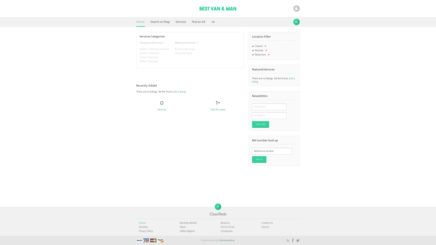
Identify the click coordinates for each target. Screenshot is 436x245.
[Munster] (265, 50)
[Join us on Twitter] (297, 240)
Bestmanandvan (227, 240)
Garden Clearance (149, 53)
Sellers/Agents (187, 231)
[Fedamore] (267, 54)
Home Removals (184, 53)
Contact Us (267, 223)
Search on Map (160, 21)
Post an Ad (198, 21)
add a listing (179, 91)
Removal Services (185, 42)
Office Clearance (149, 61)
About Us (225, 223)
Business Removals (185, 49)
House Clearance (149, 57)
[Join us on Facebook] (292, 240)
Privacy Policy (146, 231)
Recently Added (188, 223)
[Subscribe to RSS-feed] (287, 240)
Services (181, 21)
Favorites (143, 227)
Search (265, 227)
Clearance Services (151, 42)
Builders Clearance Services (154, 49)
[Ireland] (264, 46)
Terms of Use (227, 227)
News (183, 227)
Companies (227, 231)
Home (140, 21)
